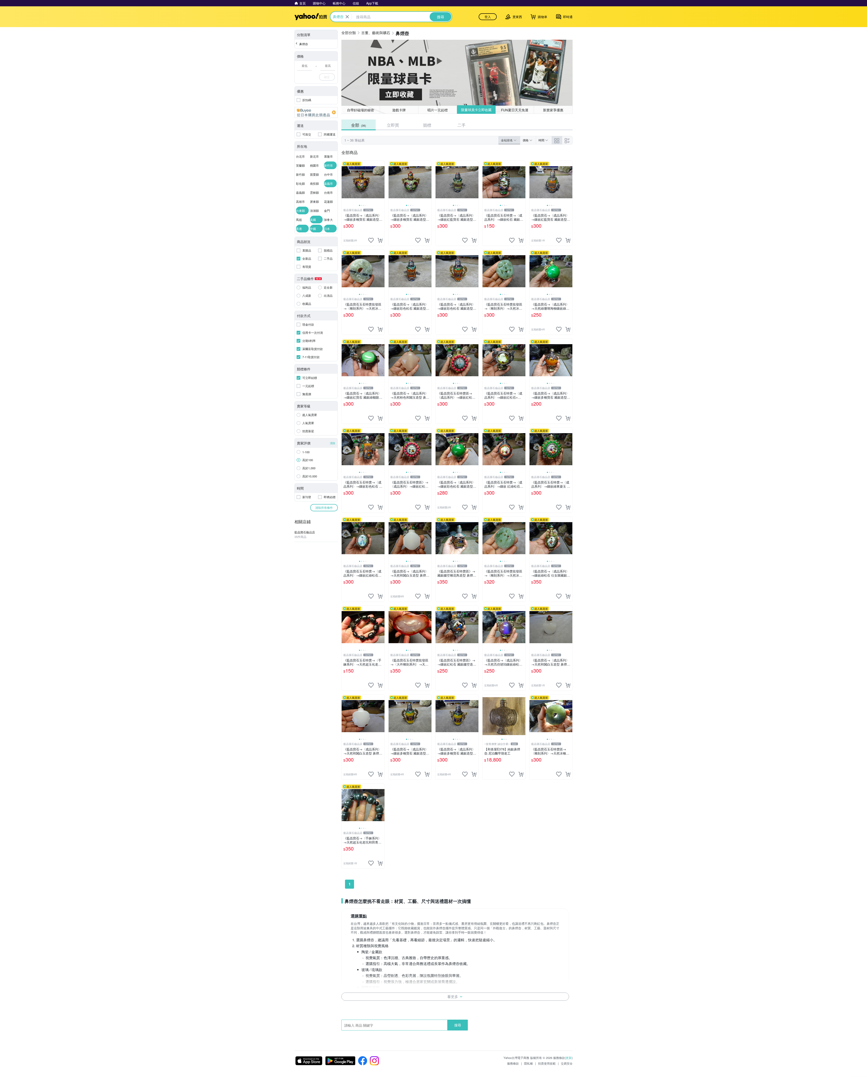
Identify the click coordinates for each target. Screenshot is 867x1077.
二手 (461, 125)
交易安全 (567, 1063)
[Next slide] (382, 182)
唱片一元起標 (437, 109)
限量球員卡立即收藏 (476, 109)
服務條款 (513, 1063)
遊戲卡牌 (399, 109)
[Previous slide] (344, 182)
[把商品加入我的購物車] (380, 240)
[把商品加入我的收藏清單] (371, 240)
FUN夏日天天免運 (514, 109)
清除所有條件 (324, 507)
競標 (427, 125)
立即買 (393, 125)
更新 (569, 1058)
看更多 (452, 996)
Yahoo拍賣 (310, 16)
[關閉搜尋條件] (347, 16)
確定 (327, 77)
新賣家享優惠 (553, 109)
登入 (488, 16)
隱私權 (528, 1063)
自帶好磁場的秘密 (360, 109)
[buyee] (316, 112)
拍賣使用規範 (547, 1063)
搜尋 (457, 1025)
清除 (332, 443)
